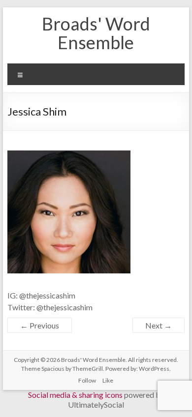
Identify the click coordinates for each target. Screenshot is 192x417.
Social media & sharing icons (76, 394)
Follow (87, 380)
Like (107, 380)
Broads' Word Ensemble (96, 33)
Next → (158, 325)
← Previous (39, 325)
